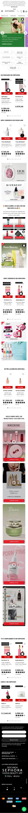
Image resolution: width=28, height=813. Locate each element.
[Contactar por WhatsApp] (24, 809)
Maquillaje (4, 15)
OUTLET (6, 52)
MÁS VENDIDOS (20, 63)
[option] (12, 32)
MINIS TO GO (20, 57)
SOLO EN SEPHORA (20, 52)
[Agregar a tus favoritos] (10, 80)
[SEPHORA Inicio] (9, 11)
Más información (14, 6)
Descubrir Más (8, 237)
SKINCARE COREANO (13, 68)
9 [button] (20, 677)
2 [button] (9, 677)
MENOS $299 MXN (6, 63)
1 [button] (7, 677)
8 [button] (18, 677)
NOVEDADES (6, 57)
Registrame (14, 740)
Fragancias (21, 15)
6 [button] (15, 677)
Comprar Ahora (14, 459)
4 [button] (12, 677)
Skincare (13, 15)
